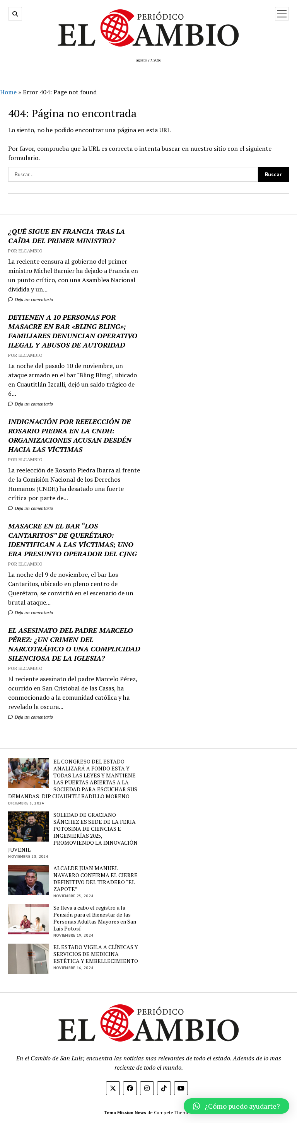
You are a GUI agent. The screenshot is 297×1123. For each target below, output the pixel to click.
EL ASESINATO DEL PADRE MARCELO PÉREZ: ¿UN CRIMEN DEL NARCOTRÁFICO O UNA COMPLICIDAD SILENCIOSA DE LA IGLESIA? (74, 644)
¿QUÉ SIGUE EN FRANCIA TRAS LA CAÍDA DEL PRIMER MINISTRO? (66, 236)
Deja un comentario (33, 299)
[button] (236, 1106)
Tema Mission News (125, 1112)
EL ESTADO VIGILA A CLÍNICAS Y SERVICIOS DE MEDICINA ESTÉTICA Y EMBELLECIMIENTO (95, 954)
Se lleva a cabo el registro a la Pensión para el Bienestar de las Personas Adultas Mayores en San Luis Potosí (94, 918)
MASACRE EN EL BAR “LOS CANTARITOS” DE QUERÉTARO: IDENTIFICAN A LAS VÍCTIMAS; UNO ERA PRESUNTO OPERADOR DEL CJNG (72, 539)
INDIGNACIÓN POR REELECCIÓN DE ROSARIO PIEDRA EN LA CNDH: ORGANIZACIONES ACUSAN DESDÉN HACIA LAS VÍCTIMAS (69, 435)
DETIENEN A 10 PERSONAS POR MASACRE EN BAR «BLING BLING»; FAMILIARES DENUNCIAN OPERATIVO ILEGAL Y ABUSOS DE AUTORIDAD (72, 330)
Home (8, 92)
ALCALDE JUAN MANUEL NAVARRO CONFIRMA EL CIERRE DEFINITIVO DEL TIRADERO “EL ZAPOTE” (95, 879)
